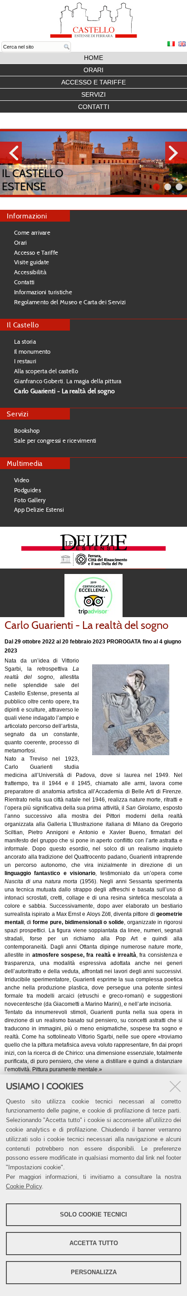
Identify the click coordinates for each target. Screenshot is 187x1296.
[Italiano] (93, 20)
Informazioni (27, 216)
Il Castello (23, 325)
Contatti (93, 106)
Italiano (171, 43)
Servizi (93, 94)
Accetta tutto (93, 1243)
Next (176, 152)
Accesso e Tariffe (93, 82)
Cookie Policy (24, 1186)
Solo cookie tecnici (93, 1214)
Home (93, 57)
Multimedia (25, 463)
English (182, 43)
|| (179, 186)
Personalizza (94, 1272)
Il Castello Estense (32, 180)
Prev (11, 152)
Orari (93, 70)
